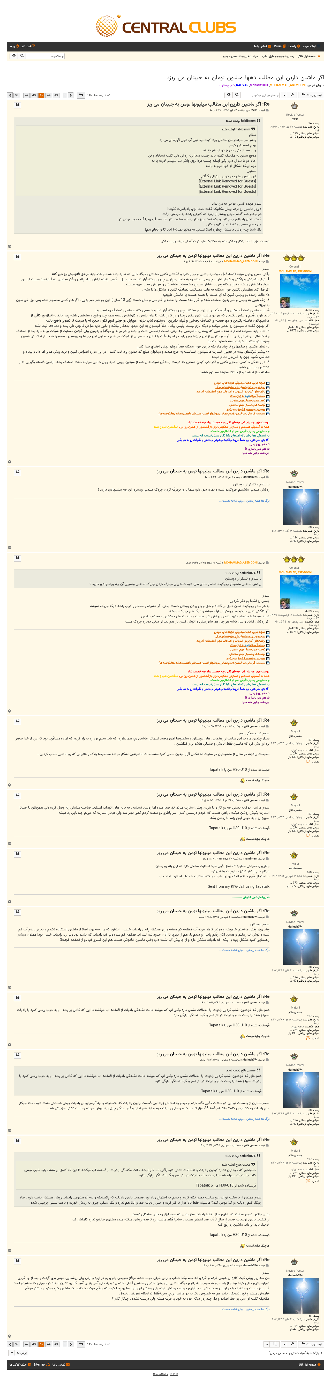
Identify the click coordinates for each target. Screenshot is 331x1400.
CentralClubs (160, 1374)
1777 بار (291, 886)
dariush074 (250, 477)
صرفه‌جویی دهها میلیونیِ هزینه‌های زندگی (240, 387)
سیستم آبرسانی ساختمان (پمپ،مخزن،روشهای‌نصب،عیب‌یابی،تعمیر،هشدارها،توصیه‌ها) (212, 414)
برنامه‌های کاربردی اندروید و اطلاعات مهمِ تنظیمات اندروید (231, 392)
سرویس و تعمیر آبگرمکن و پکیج (246, 409)
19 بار (293, 137)
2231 (254, 110)
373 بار (294, 883)
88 (310, 527)
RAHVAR (242, 85)
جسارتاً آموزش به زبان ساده (247, 396)
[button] (81, 95)
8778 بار (291, 330)
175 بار (294, 133)
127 (309, 740)
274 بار (294, 753)
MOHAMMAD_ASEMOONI (288, 85)
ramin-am (251, 859)
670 (309, 872)
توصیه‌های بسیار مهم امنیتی (247, 400)
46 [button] (34, 95)
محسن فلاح (251, 726)
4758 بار (293, 327)
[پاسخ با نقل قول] (17, 105)
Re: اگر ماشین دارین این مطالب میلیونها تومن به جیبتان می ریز (208, 104)
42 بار (293, 541)
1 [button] (64, 95)
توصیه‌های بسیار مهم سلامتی (247, 405)
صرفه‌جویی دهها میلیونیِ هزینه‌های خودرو (239, 383)
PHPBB (174, 1374)
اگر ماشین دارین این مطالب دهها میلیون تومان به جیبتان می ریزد (245, 77)
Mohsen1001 (259, 85)
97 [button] (16, 95)
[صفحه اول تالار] (165, 25)
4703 (308, 310)
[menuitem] (295, 46)
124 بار (294, 537)
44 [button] (48, 95)
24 (310, 123)
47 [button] (26, 95)
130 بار (292, 757)
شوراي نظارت (227, 85)
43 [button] (56, 95)
